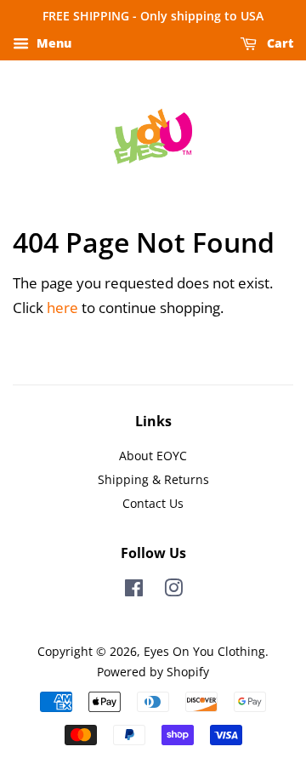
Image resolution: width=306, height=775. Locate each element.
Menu (52, 43)
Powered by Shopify (153, 672)
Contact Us (153, 503)
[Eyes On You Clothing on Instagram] (173, 591)
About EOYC (153, 455)
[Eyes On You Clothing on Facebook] (134, 591)
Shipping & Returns (153, 479)
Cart (278, 43)
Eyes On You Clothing (204, 651)
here (62, 307)
